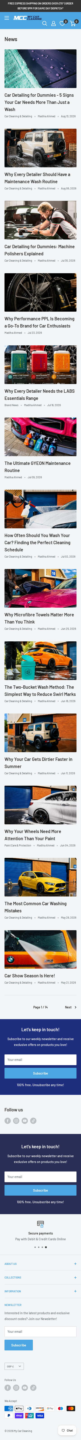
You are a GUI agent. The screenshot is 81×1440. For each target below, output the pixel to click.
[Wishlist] (62, 23)
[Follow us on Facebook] (7, 1121)
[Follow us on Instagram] (16, 1121)
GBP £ (10, 1366)
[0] (73, 23)
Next (68, 1007)
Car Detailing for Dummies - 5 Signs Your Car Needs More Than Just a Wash (39, 102)
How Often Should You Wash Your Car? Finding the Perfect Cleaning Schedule (37, 542)
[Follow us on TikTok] (33, 1121)
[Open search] (44, 23)
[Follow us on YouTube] (25, 1121)
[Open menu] (6, 18)
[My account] (53, 23)
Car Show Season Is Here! (29, 975)
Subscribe (40, 1073)
